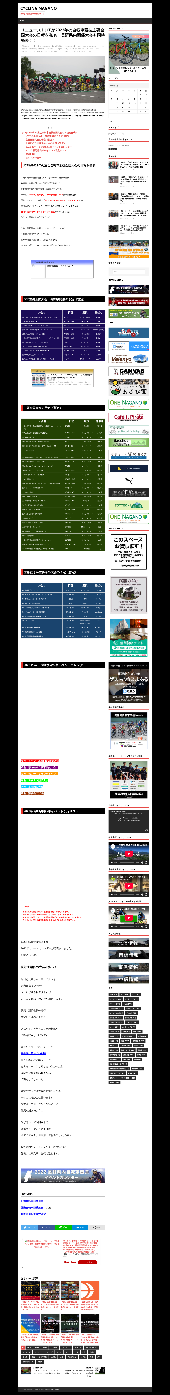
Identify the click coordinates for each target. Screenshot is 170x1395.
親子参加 (137, 1069)
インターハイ (131, 999)
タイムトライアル (91, 1347)
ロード (68, 1352)
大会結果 (125, 1045)
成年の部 (128, 1055)
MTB (29, 1347)
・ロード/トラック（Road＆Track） (73, 51)
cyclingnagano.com (43, 46)
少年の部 (115, 1055)
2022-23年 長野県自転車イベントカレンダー (49, 146)
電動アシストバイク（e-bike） (122, 1078)
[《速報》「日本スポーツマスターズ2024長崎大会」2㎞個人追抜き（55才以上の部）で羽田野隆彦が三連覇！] (113, 182)
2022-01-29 (28, 46)
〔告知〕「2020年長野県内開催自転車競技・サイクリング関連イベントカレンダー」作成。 (50, 1338)
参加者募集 (43, 1357)
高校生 (40, 1362)
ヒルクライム (116, 1022)
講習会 (132, 1073)
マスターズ (49, 1352)
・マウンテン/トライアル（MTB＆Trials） (43, 51)
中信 (84, 1352)
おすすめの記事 (33, 157)
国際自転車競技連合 (32, 1207)
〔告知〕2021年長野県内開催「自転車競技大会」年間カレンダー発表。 (30, 1337)
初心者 (25, 1357)
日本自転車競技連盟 (32, 1201)
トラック (38, 1352)
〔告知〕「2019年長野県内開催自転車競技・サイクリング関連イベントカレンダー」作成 (70, 1338)
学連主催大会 (72, 1357)
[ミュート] (142, 862)
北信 (114, 1041)
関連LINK (30, 153)
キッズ (127, 1004)
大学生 (53, 1357)
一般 (76, 1352)
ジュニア (78, 1347)
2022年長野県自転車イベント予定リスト (46, 150)
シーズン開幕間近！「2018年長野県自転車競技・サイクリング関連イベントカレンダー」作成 (90, 1338)
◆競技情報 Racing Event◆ (64, 46)
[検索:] (129, 271)
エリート (54, 1347)
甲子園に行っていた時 (33, 1053)
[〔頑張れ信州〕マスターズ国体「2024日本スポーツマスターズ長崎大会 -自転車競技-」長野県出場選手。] (113, 199)
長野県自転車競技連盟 (33, 1214)
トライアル (26, 1352)
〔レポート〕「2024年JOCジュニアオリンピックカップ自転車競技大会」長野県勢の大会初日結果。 (134, 228)
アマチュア (115, 999)
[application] (129, 821)
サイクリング (132, 1008)
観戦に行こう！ (28, 1362)
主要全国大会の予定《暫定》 (40, 139)
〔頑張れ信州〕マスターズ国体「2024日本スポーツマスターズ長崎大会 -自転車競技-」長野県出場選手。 (134, 197)
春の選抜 (115, 1059)
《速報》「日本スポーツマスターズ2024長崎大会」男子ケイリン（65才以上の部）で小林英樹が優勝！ (134, 164)
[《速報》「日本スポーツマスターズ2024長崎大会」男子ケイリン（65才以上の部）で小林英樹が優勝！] (113, 167)
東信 (91, 1357)
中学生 (92, 1352)
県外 (98, 1357)
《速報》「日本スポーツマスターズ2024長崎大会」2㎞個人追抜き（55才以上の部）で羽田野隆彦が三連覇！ (134, 180)
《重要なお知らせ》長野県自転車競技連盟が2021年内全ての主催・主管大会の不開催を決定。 (90, 1306)
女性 (61, 1357)
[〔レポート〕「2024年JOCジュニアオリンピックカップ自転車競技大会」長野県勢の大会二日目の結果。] (113, 216)
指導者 (141, 1055)
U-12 (37, 1347)
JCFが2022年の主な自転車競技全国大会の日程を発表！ (50, 132)
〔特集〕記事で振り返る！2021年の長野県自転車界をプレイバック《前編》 (70, 1306)
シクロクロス (66, 1347)
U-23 (45, 1347)
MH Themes (55, 1389)
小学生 (83, 1357)
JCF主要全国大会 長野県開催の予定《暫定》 (49, 136)
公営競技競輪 (128, 1036)
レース (59, 1352)
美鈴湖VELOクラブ (118, 1064)
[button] (113, 149)
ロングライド (128, 1027)
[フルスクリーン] (146, 862)
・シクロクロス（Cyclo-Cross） (57, 48)
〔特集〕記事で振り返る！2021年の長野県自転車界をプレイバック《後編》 (50, 1306)
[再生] (112, 862)
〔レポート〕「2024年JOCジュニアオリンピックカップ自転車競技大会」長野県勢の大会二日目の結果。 (134, 213)
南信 (33, 1357)
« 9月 (111, 121)
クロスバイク (116, 1008)
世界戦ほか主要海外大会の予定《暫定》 (46, 143)
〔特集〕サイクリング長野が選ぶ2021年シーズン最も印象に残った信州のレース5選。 (30, 1306)
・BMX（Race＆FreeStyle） (86, 46)
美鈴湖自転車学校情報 (119, 1069)
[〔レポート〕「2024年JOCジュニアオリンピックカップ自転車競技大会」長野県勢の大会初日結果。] (113, 230)
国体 (113, 1045)
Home (23, 21)
